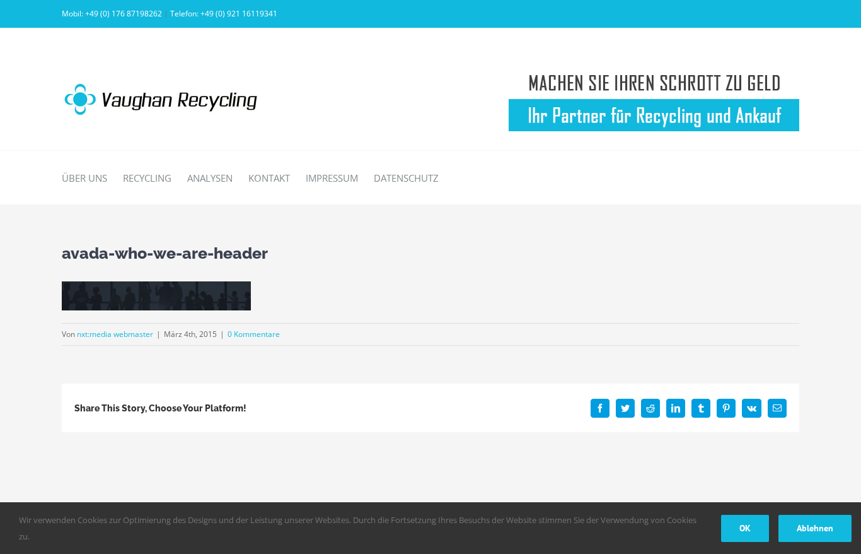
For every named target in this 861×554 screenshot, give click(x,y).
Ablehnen (815, 528)
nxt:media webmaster (115, 334)
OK (745, 528)
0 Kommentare (254, 334)
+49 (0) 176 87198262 (123, 13)
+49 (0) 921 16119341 (238, 13)
